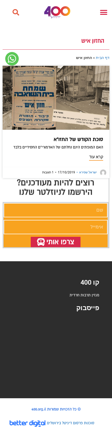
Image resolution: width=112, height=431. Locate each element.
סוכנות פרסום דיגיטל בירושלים (70, 423)
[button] (16, 12)
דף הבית (102, 57)
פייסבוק (87, 308)
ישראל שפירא (87, 172)
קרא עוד (96, 156)
